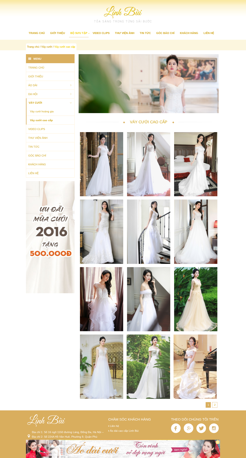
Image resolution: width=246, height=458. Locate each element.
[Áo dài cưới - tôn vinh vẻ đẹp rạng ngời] (123, 449)
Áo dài (32, 85)
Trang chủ (37, 33)
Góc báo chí (165, 33)
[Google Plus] (189, 432)
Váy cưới (46, 47)
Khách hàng (189, 33)
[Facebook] (176, 432)
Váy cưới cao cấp (64, 47)
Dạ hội (32, 94)
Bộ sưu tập (78, 33)
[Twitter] (201, 432)
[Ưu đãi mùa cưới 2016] (50, 237)
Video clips (101, 33)
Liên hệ (209, 33)
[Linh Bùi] (123, 14)
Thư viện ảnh (124, 33)
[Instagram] (214, 432)
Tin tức (145, 33)
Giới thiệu (57, 33)
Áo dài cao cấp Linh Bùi (124, 430)
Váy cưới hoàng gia (42, 111)
